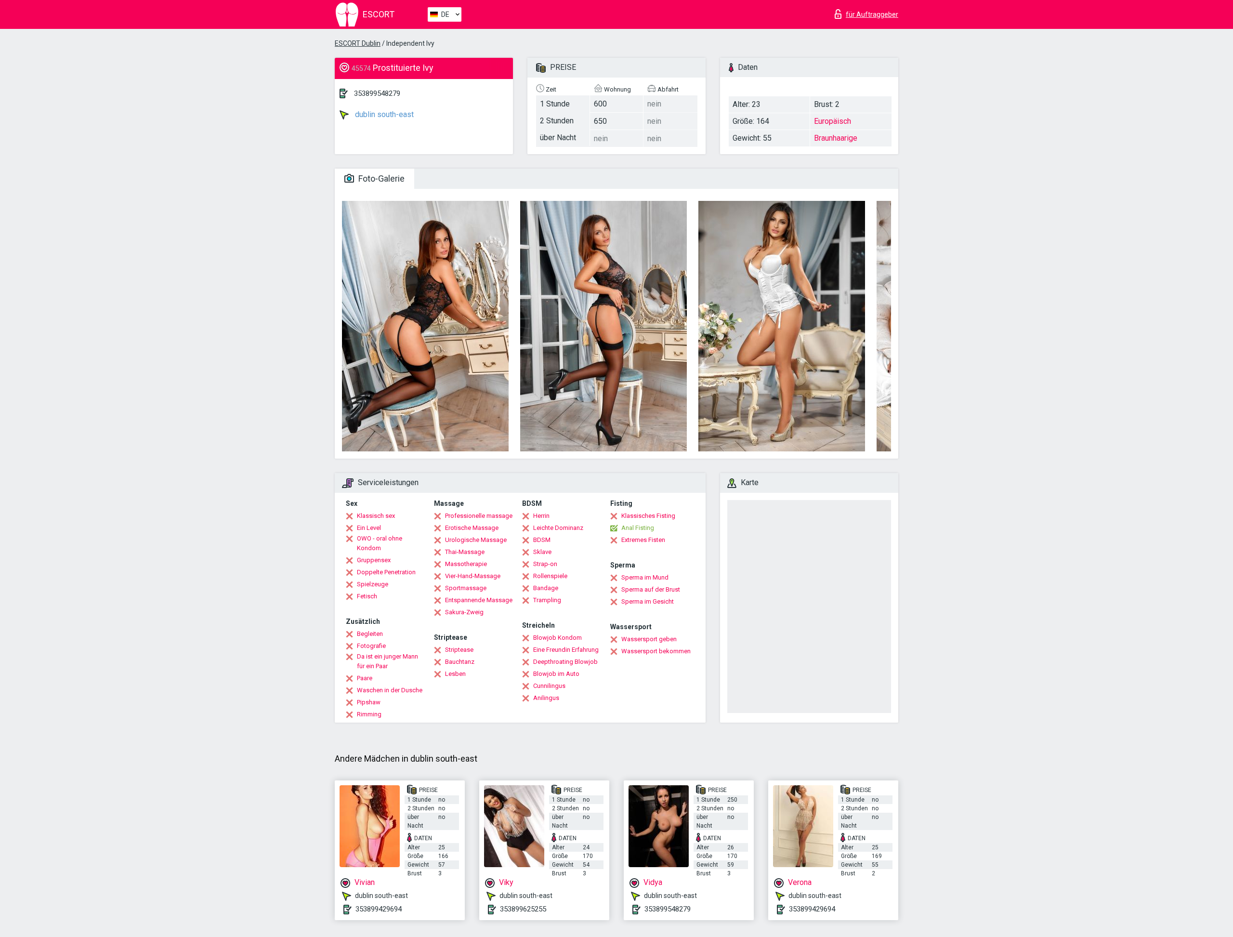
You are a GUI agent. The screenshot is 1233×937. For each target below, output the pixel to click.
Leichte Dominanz (558, 527)
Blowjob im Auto (556, 673)
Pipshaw (368, 702)
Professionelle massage (478, 515)
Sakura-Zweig (464, 612)
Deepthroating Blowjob (565, 661)
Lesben (455, 673)
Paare (364, 678)
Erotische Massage (471, 527)
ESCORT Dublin (357, 43)
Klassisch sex (376, 515)
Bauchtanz (459, 661)
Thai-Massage (465, 551)
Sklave (542, 551)
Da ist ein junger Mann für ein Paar (387, 661)
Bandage (545, 588)
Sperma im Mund (645, 577)
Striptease (459, 649)
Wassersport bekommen (656, 651)
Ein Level (369, 527)
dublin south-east (383, 114)
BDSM (542, 539)
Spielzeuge (372, 584)
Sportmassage (465, 588)
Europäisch (832, 121)
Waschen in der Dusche (389, 690)
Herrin (541, 515)
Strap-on (545, 563)
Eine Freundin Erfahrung (566, 649)
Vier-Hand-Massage (472, 576)
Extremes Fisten (643, 539)
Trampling (547, 600)
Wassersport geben (649, 639)
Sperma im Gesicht (647, 601)
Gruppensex (374, 560)
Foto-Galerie (380, 178)
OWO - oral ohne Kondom (379, 543)
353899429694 (378, 909)
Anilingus (546, 697)
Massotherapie (466, 563)
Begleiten (370, 633)
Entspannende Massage (478, 600)
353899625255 (523, 909)
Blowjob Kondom (557, 637)
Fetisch (367, 596)
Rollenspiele (550, 576)
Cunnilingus (549, 685)
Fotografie (371, 645)
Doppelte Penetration (386, 572)
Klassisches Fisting (648, 515)
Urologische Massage (476, 539)
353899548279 (377, 93)
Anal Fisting (637, 527)
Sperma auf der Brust (650, 589)
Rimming (369, 714)
